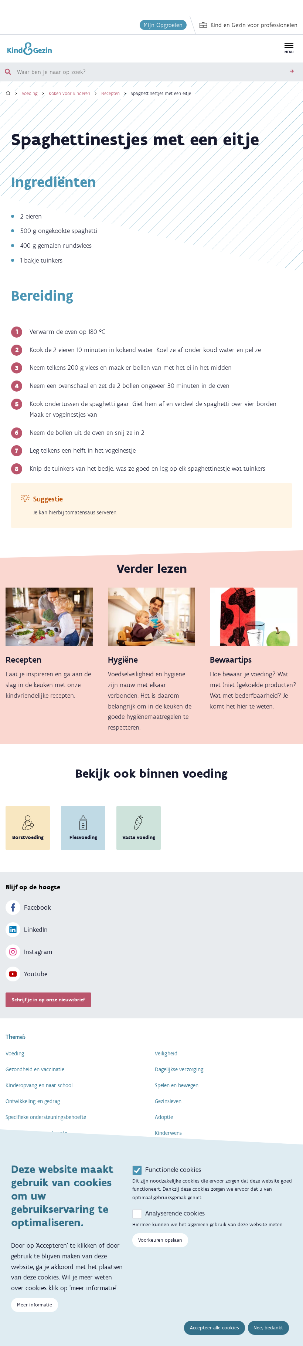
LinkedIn (36, 930)
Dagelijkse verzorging (179, 1069)
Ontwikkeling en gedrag (33, 1101)
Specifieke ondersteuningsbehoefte (46, 1117)
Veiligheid (166, 1053)
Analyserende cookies (175, 1213)
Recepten (110, 93)
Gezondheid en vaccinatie (35, 1069)
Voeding (30, 93)
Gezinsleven (168, 1101)
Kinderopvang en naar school (39, 1085)
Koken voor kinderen (69, 93)
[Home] (8, 93)
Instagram (38, 952)
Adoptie (164, 1117)
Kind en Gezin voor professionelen (254, 24)
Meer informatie (34, 1305)
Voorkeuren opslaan (160, 1240)
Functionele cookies (173, 1170)
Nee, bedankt (268, 1328)
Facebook (37, 907)
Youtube (35, 974)
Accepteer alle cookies (214, 1328)
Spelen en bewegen (176, 1085)
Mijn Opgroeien (163, 24)
